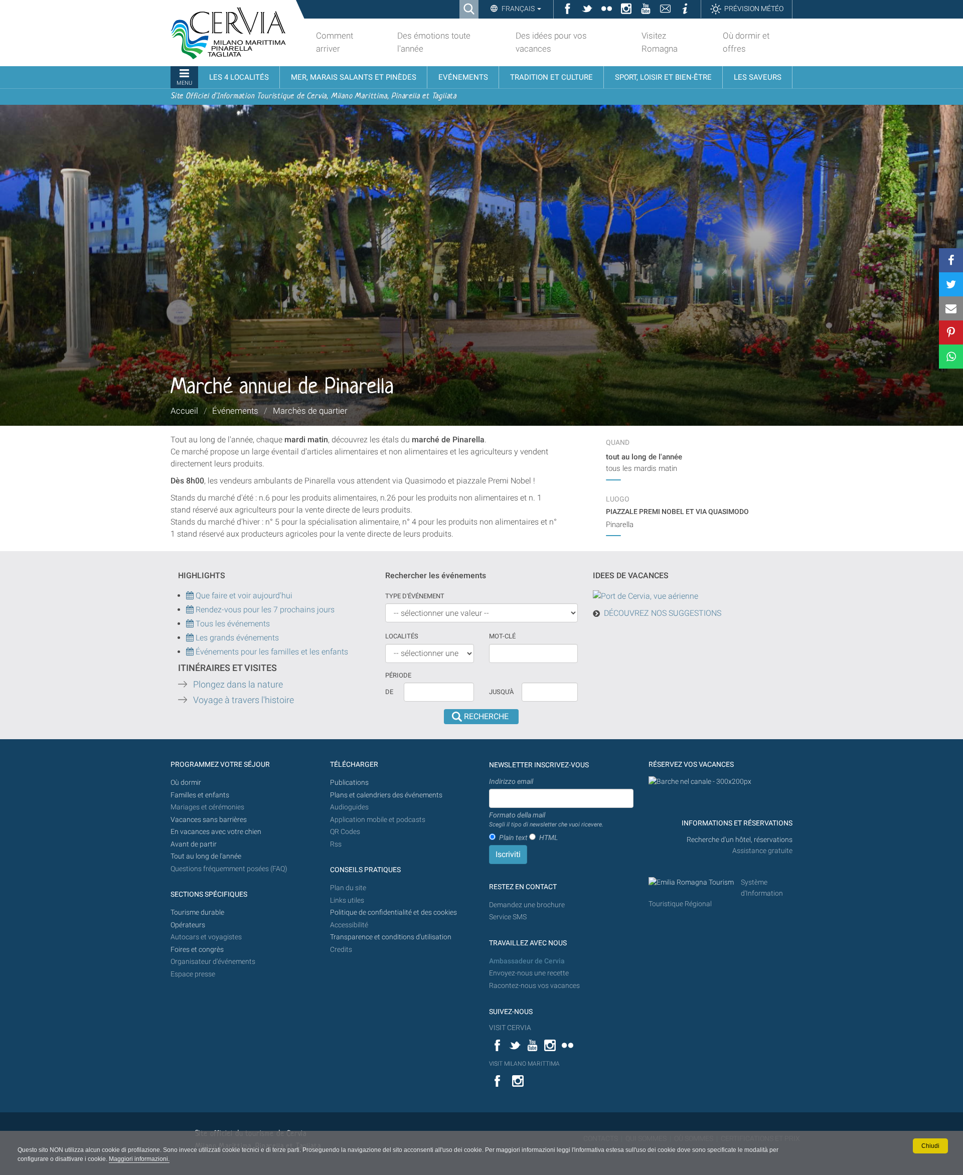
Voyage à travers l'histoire (243, 700)
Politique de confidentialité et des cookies (393, 912)
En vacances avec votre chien (217, 831)
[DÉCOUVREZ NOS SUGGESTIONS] (645, 595)
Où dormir (186, 782)
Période (398, 675)
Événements (235, 411)
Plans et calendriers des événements (386, 795)
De (389, 692)
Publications (349, 782)
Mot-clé (502, 636)
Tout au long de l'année (206, 856)
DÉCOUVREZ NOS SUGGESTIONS (662, 613)
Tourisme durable (197, 912)
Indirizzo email (511, 781)
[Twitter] (951, 284)
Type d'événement (414, 596)
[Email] (951, 308)
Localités (401, 636)
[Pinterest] (951, 332)
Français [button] (518, 9)
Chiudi (930, 1145)
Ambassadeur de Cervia (527, 961)
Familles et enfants (200, 795)
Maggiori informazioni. (139, 1158)
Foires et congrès (197, 949)
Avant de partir (194, 844)
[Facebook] (951, 260)
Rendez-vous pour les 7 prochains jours (265, 609)
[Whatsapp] (951, 357)
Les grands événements (236, 637)
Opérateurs (188, 925)
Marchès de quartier (310, 411)
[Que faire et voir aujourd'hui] (191, 609)
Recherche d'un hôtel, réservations (739, 839)
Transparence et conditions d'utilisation (390, 937)
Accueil (184, 411)
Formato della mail (546, 819)
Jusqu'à (501, 692)
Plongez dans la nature (238, 685)
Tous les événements (232, 623)
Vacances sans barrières (209, 819)
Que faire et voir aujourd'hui (243, 595)
